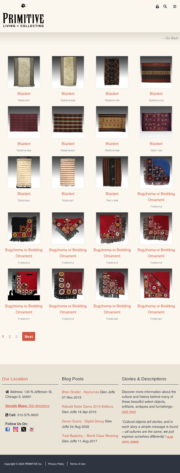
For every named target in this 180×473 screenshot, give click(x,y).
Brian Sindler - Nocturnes (80, 391)
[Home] (27, 15)
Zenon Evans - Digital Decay (83, 421)
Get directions (27, 405)
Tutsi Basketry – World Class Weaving (90, 435)
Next (29, 336)
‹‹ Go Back (170, 38)
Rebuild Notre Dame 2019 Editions (87, 406)
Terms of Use (77, 464)
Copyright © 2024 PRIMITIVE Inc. (23, 464)
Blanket (24, 94)
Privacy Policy (56, 464)
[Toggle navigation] (174, 6)
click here (129, 411)
